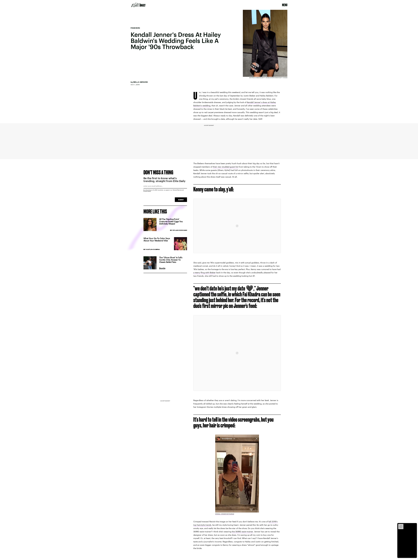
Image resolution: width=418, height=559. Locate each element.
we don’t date (206, 288)
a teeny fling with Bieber (204, 272)
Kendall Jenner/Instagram (224, 514)
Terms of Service (177, 190)
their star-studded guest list (225, 167)
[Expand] (399, 525)
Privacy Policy (147, 191)
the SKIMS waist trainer (242, 531)
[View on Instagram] (237, 226)
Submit (181, 200)
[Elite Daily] (138, 5)
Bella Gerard (140, 82)
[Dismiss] (414, 525)
